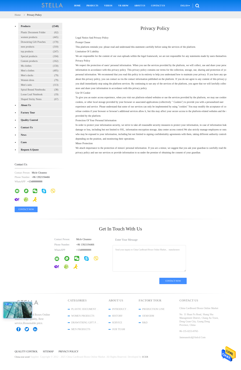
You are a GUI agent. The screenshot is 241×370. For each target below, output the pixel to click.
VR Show (123, 5)
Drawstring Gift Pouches (39, 42)
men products (39, 46)
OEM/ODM (148, 316)
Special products (39, 56)
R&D (144, 322)
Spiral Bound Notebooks (39, 89)
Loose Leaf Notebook (39, 94)
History (117, 316)
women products (39, 37)
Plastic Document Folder (39, 32)
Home (77, 5)
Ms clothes (39, 65)
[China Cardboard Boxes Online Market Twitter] (28, 329)
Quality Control (29, 120)
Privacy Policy (69, 351)
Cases (24, 142)
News (23, 135)
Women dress (39, 80)
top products (39, 51)
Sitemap (48, 351)
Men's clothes (39, 70)
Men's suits (39, 85)
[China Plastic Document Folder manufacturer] (52, 6)
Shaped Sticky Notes (39, 99)
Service (117, 322)
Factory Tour (28, 112)
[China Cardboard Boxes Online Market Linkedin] (37, 329)
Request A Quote (30, 149)
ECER (145, 357)
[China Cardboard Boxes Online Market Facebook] (20, 329)
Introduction (120, 309)
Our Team (118, 329)
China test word (22, 357)
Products (92, 5)
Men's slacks (39, 75)
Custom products (39, 61)
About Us (139, 5)
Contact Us (158, 5)
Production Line (153, 309)
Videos (108, 5)
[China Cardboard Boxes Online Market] (59, 259)
